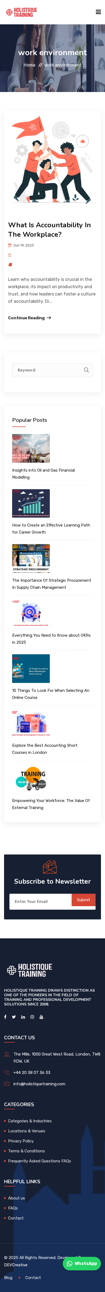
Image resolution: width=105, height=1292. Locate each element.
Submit (83, 900)
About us (16, 1198)
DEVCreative (15, 1265)
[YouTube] (41, 1017)
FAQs (13, 1208)
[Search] (86, 370)
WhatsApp (86, 1263)
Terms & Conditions (26, 1151)
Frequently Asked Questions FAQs (39, 1161)
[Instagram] (32, 1017)
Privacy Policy (21, 1141)
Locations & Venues (26, 1131)
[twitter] (14, 1017)
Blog (8, 1277)
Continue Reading (26, 317)
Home (29, 65)
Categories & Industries (30, 1121)
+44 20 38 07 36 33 (31, 1072)
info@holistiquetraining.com (39, 1083)
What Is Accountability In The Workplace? (49, 229)
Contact (16, 1218)
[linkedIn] (23, 1017)
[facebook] (5, 1017)
